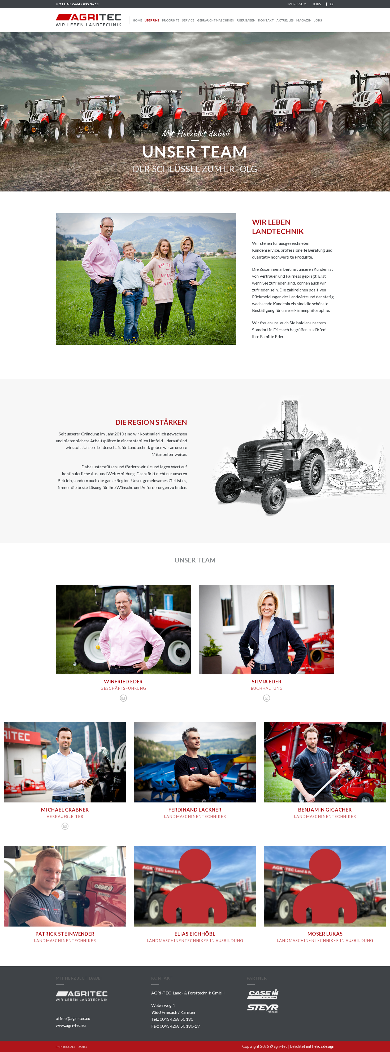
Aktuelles (285, 20)
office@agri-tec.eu (73, 1018)
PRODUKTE (170, 20)
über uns (152, 20)
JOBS (317, 4)
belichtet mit (312, 1046)
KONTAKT (266, 20)
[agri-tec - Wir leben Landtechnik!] (88, 20)
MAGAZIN (303, 20)
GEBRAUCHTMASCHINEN (216, 20)
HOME (137, 20)
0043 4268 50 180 (176, 1019)
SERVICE (188, 20)
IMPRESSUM (296, 4)
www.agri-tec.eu (71, 1025)
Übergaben (246, 20)
